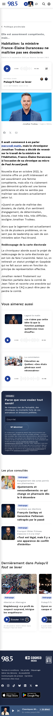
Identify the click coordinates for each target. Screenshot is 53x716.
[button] (13, 711)
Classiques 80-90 (30, 709)
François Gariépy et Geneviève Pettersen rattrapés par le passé (30, 516)
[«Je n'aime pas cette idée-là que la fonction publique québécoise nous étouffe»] (13, 319)
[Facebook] (4, 133)
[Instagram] (8, 685)
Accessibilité (24, 673)
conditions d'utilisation (21, 450)
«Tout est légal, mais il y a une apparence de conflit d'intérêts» (33, 541)
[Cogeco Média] (33, 660)
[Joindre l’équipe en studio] (36, 4)
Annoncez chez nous (10, 679)
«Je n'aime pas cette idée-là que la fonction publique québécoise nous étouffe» (36, 325)
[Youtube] (36, 685)
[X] (31, 685)
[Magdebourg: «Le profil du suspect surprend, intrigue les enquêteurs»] (19, 584)
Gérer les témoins (9, 673)
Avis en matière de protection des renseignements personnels (21, 442)
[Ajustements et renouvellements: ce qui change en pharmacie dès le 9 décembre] (8, 482)
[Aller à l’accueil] (13, 5)
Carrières (29, 676)
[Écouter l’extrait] (7, 68)
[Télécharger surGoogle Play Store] (31, 695)
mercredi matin (11, 145)
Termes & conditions (10, 670)
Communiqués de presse (12, 676)
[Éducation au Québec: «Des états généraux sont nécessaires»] (13, 361)
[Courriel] (16, 133)
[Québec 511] (49, 662)
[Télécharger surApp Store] (10, 695)
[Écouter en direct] (26, 4)
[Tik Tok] (14, 685)
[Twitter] (10, 133)
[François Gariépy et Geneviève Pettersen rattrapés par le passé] (8, 511)
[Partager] (46, 68)
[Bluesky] (19, 685)
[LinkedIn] (25, 685)
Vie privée (25, 670)
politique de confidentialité (35, 448)
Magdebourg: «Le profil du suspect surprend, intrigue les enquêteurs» (19, 609)
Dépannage (35, 670)
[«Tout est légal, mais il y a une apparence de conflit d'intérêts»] (8, 533)
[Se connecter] (49, 4)
